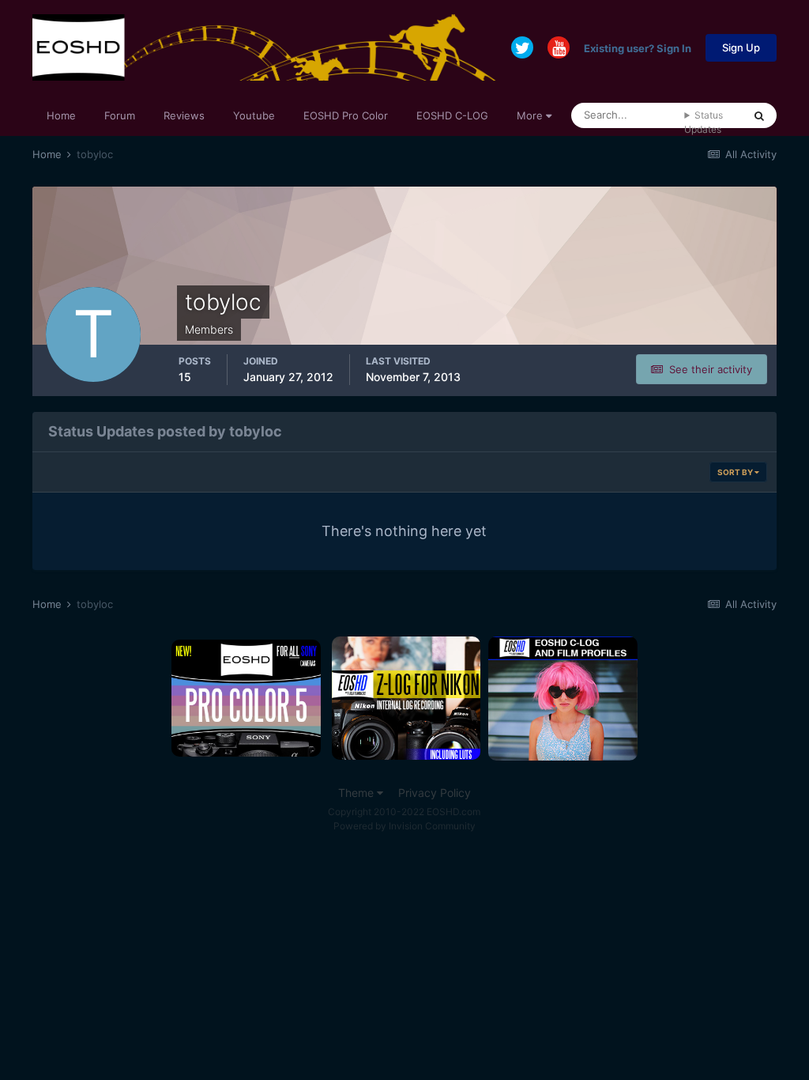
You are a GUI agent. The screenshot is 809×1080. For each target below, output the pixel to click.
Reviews (184, 115)
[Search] (759, 115)
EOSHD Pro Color (345, 115)
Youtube (254, 115)
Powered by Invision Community (404, 826)
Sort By (735, 472)
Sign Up (741, 47)
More (530, 115)
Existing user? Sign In (637, 47)
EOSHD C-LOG (452, 115)
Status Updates (703, 122)
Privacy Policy (434, 792)
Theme (357, 792)
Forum (119, 115)
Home (61, 115)
